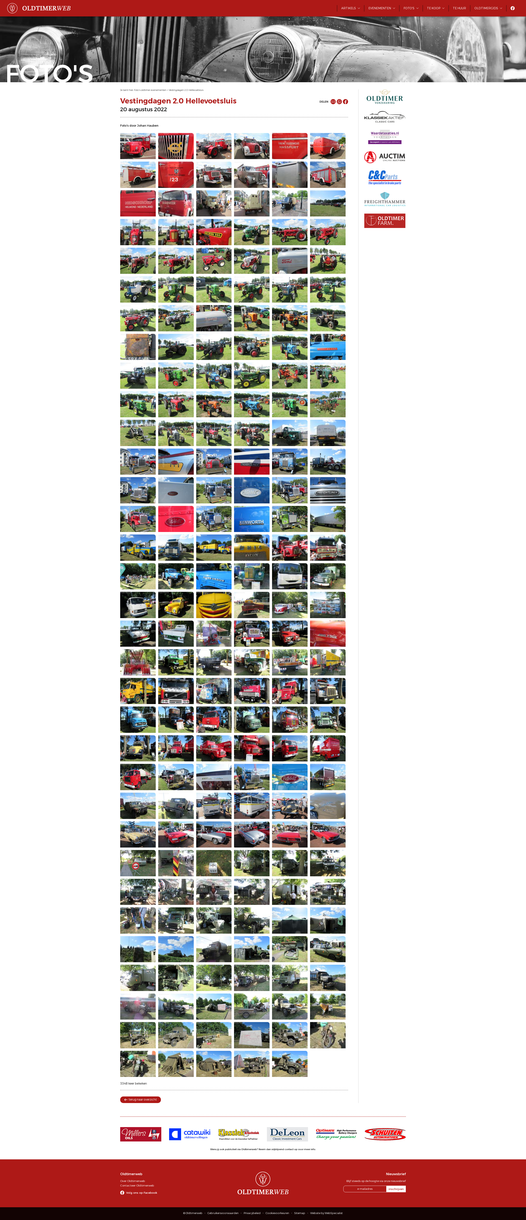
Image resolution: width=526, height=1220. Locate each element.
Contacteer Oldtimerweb (137, 1185)
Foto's (409, 8)
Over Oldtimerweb (132, 1181)
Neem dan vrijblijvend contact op (278, 1149)
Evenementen (379, 8)
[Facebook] (345, 101)
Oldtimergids (486, 8)
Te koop (433, 8)
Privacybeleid (252, 1213)
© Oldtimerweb (192, 1213)
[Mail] (333, 101)
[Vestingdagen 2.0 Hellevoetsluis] (138, 146)
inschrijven (396, 1189)
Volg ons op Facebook (141, 1192)
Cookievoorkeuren (277, 1213)
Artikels (348, 8)
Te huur (459, 8)
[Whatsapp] (339, 101)
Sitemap (299, 1213)
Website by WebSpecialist (326, 1213)
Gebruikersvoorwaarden (223, 1213)
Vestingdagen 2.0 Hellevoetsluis (186, 90)
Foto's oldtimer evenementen (150, 90)
